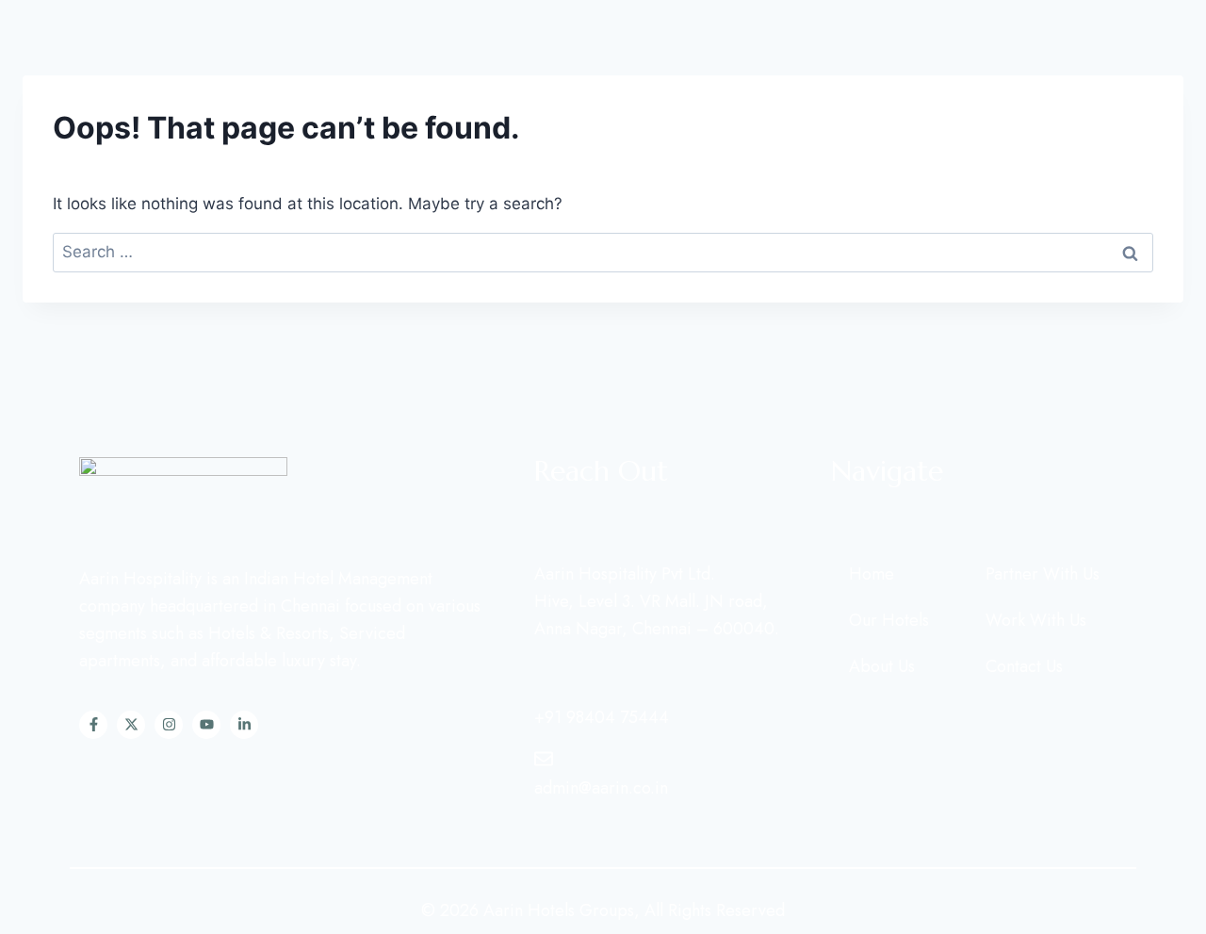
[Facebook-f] (93, 725)
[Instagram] (169, 725)
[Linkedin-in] (244, 725)
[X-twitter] (131, 725)
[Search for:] (603, 251)
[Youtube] (206, 725)
